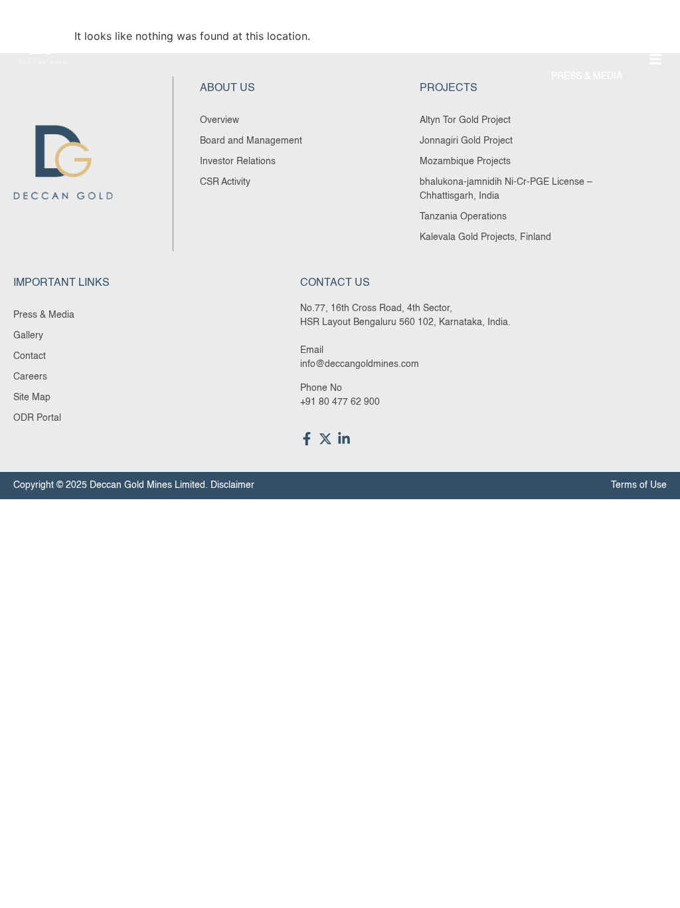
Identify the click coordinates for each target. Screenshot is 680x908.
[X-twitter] (325, 438)
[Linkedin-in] (344, 438)
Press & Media (586, 76)
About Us (339, 46)
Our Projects (442, 46)
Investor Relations (571, 46)
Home (276, 46)
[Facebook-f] (306, 438)
